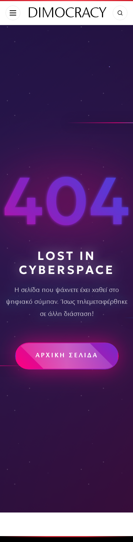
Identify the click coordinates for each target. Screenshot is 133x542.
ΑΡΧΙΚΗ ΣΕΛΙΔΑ (66, 355)
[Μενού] (13, 13)
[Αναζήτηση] (120, 13)
